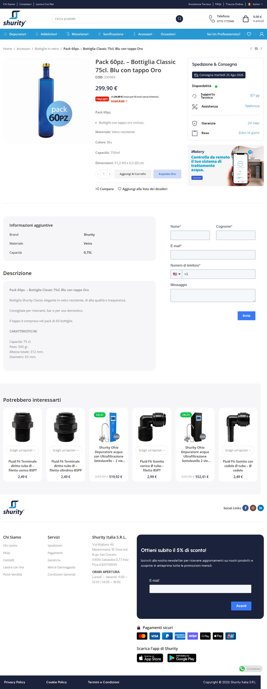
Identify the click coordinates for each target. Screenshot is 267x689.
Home (7, 48)
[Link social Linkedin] (261, 508)
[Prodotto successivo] (261, 48)
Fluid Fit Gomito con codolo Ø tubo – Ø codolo (238, 465)
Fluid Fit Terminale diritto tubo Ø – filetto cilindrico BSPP (66, 465)
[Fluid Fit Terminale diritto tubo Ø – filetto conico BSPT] (22, 427)
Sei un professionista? (223, 34)
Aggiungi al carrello (133, 174)
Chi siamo (10, 545)
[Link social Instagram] (253, 508)
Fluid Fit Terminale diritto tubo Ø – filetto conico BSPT (22, 465)
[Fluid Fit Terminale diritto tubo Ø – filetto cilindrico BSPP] (65, 427)
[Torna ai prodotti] (256, 48)
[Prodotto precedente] (251, 48)
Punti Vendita (12, 574)
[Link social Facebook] (245, 508)
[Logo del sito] (14, 18)
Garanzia (54, 560)
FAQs (6, 553)
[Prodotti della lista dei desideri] (249, 34)
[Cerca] (179, 18)
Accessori (23, 48)
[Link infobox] (221, 19)
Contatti (8, 560)
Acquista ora (167, 174)
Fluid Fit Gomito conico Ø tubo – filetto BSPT (152, 465)
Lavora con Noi (13, 567)
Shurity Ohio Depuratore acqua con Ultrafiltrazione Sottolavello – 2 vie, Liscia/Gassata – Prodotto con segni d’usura (108, 460)
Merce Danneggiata (61, 567)
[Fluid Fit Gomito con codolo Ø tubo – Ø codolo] (238, 427)
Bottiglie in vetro (47, 48)
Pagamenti (55, 553)
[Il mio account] (262, 34)
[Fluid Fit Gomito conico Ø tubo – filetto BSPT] (152, 427)
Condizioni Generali (62, 574)
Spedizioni (55, 545)
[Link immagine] (13, 507)
